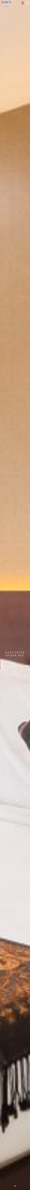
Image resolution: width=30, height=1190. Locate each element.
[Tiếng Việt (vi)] (23, 3)
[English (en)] (23, 2)
